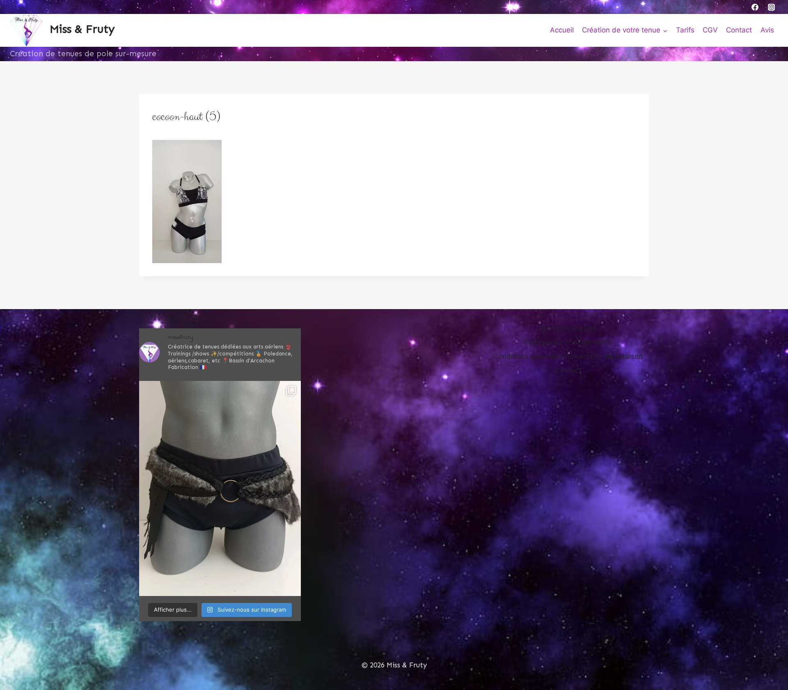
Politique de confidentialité (568, 342)
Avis (767, 30)
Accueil (562, 30)
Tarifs (685, 30)
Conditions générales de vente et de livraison (568, 356)
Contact (739, 30)
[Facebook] (755, 7)
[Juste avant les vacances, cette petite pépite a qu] (220, 488)
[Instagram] (771, 7)
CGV (710, 30)
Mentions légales (568, 328)
